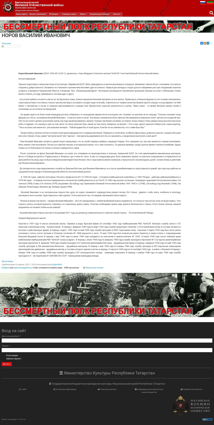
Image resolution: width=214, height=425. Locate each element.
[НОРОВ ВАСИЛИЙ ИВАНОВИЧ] (107, 57)
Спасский (6, 43)
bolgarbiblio (56, 264)
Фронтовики (7, 261)
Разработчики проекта (192, 389)
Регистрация (12, 355)
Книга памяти (21, 14)
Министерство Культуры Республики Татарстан (109, 373)
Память (83, 14)
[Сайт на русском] (203, 2)
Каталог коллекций (38, 14)
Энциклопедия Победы (100, 14)
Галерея (55, 14)
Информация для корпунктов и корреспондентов (150, 390)
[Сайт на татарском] (210, 2)
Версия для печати (94, 267)
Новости (116, 14)
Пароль (6, 346)
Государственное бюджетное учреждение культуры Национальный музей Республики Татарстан (108, 383)
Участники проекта (108, 389)
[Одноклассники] (204, 43)
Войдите (6, 267)
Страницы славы (69, 14)
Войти (7, 364)
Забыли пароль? (13, 358)
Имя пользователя (11, 336)
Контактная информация (65, 389)
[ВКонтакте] (201, 43)
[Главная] (8, 7)
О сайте (23, 389)
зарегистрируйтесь (23, 267)
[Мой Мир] (208, 43)
